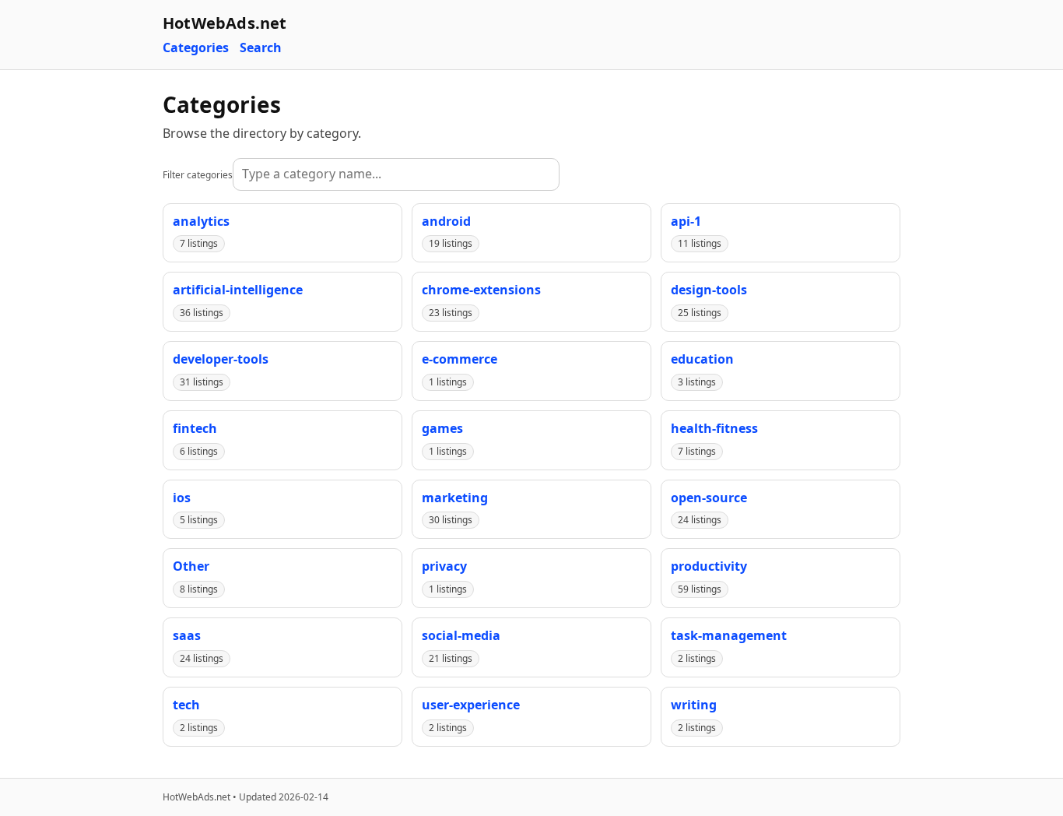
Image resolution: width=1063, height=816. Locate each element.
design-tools (709, 289)
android (446, 221)
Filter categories (198, 174)
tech (186, 704)
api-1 (686, 221)
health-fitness (714, 428)
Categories (196, 48)
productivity (709, 566)
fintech (195, 428)
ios (182, 497)
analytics (201, 221)
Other (191, 566)
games (442, 428)
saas (187, 635)
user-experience (471, 704)
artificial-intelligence (238, 289)
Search (261, 48)
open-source (709, 497)
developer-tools (220, 359)
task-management (729, 635)
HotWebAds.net (225, 22)
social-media (461, 635)
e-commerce (459, 359)
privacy (444, 566)
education (702, 359)
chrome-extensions (481, 289)
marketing (455, 497)
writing (694, 704)
